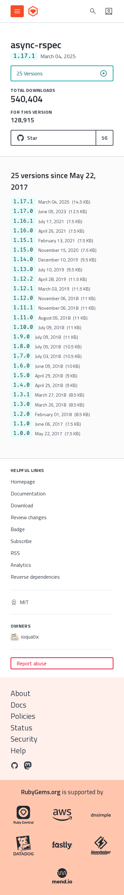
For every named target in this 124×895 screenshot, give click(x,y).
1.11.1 (23, 307)
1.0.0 (21, 433)
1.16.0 (23, 230)
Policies (23, 716)
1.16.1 (23, 221)
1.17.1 (23, 201)
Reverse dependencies (35, 577)
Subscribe (21, 541)
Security (24, 739)
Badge (18, 529)
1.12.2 (23, 279)
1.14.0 (23, 259)
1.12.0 (23, 298)
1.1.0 (21, 423)
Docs (18, 705)
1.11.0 (23, 317)
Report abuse (32, 663)
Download (22, 505)
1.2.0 (21, 414)
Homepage (23, 482)
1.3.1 (21, 394)
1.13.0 (23, 269)
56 (104, 138)
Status (21, 727)
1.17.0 (23, 211)
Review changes (29, 517)
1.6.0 (21, 366)
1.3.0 (21, 404)
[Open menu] (17, 11)
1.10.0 (23, 327)
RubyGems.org (41, 792)
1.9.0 (21, 336)
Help (18, 750)
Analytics (21, 565)
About (20, 693)
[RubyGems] (33, 11)
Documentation (28, 493)
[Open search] (93, 11)
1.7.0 (21, 356)
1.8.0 (21, 346)
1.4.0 (21, 385)
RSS (15, 553)
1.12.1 (23, 288)
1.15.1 (23, 240)
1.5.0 (21, 375)
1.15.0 (23, 250)
